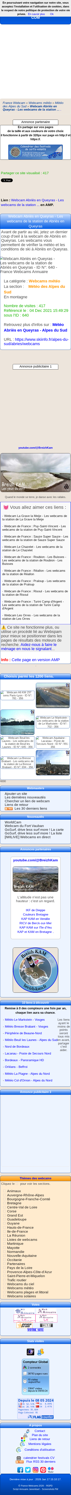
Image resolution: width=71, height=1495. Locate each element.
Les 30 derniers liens (31, 808)
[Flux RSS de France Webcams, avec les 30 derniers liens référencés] (9, 808)
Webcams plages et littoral (27, 1292)
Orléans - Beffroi (16, 1067)
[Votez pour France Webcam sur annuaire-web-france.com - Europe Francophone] (46, 1311)
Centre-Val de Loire (22, 1207)
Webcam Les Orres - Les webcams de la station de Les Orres (31, 616)
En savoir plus (36, 14)
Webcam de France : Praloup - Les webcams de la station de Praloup (34, 582)
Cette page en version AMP (36, 660)
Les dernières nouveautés (25, 797)
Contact (40, 1431)
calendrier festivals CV (38, 1458)
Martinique (15, 1243)
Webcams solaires (21, 1296)
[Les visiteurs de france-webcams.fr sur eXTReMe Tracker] (40, 1351)
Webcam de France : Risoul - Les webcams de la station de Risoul (35, 592)
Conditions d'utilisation (40, 1449)
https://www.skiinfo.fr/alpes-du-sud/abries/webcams (36, 341)
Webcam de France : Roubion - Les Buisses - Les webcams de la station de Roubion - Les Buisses (34, 560)
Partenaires (16, 1264)
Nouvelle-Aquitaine (22, 1256)
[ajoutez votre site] (35, 1329)
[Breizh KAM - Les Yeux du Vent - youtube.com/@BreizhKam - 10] (35, 474)
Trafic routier (16, 1280)
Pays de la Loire (19, 1268)
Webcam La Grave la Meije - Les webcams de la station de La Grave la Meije (34, 517)
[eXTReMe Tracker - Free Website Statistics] (30, 1351)
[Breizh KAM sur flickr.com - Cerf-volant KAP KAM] (51, 1469)
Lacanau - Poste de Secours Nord (28, 1053)
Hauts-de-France (20, 1227)
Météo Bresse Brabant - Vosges (26, 1026)
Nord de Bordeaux (17, 1046)
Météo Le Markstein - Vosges (25, 1019)
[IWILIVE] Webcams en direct (27, 837)
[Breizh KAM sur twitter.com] (28, 1469)
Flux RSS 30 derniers (41, 1461)
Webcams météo (20, 1288)
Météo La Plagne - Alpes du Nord (27, 1073)
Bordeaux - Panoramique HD (24, 1060)
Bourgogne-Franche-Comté (28, 1199)
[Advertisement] (35, 61)
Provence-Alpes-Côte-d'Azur (29, 1272)
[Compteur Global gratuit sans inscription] (35, 1376)
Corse (12, 1211)
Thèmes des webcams (35, 1178)
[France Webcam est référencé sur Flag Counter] (35, 1408)
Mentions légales (39, 1444)
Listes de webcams (22, 1239)
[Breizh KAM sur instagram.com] (35, 1469)
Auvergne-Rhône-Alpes (25, 1195)
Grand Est (15, 1215)
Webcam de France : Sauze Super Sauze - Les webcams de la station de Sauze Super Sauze (35, 538)
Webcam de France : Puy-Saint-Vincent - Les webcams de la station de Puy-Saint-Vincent (34, 527)
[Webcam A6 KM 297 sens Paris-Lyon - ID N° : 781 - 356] (17, 695)
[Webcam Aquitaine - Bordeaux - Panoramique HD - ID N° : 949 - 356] (17, 721)
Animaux (14, 1191)
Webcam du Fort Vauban (24, 826)
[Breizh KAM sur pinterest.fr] (43, 1469)
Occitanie (14, 1260)
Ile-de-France (17, 1231)
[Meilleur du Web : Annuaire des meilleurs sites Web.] (25, 1325)
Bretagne (14, 1203)
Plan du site (40, 1435)
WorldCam (13, 822)
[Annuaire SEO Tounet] (46, 1325)
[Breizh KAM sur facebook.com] (20, 1469)
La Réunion (16, 1235)
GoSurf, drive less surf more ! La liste (33, 833)
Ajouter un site (16, 794)
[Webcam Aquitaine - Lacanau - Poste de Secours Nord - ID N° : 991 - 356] (53, 742)
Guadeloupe (17, 1219)
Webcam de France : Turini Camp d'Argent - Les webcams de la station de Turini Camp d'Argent (33, 605)
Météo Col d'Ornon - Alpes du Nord (28, 1080)
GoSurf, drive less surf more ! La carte (34, 830)
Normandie (15, 1252)
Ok (51, 14)
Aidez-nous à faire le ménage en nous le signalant (29, 646)
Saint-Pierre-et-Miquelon (26, 1276)
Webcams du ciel (20, 1284)
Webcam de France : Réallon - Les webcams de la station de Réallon (33, 572)
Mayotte (13, 1248)
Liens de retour (16, 805)
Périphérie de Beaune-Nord (23, 1033)
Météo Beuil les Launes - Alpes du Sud (31, 1040)
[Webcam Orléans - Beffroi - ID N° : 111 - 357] (53, 762)
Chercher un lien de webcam (27, 801)
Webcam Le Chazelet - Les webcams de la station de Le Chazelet (32, 548)
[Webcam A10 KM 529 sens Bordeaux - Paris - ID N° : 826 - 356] (53, 695)
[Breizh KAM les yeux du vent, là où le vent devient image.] (35, 971)
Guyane (13, 1223)
